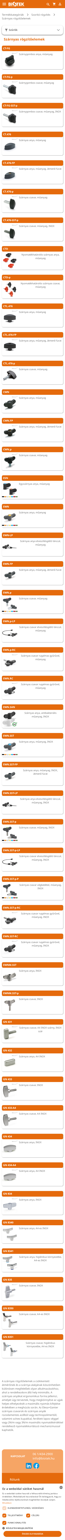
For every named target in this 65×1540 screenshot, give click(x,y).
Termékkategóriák (13, 14)
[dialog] (32, 1512)
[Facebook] (36, 1466)
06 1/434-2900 (43, 1454)
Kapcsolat (18, 1456)
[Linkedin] (28, 1466)
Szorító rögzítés (40, 14)
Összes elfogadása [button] (32, 1533)
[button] (32, 1528)
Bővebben (7, 1503)
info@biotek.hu (44, 1458)
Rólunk (15, 1479)
